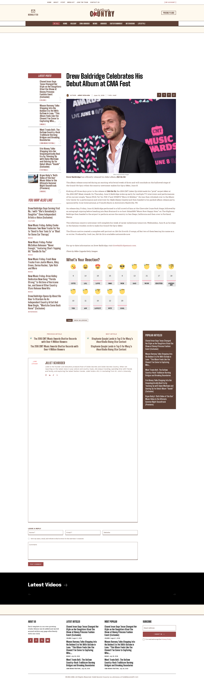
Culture (31, 221)
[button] (149, 23)
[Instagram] (46, 374)
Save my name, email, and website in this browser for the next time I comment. (57, 539)
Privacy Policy (166, 639)
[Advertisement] (102, 49)
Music (42, 124)
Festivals (43, 170)
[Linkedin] (49, 374)
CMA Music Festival (47, 143)
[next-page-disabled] (174, 594)
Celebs (42, 100)
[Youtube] (47, 640)
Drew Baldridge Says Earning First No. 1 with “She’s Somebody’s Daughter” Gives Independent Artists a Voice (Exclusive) (44, 213)
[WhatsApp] (174, 95)
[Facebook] (159, 95)
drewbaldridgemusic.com (124, 245)
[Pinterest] (169, 95)
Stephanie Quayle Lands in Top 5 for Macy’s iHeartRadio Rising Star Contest (111, 348)
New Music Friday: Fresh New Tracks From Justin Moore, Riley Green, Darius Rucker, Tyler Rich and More (43, 264)
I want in (158, 634)
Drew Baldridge (80, 320)
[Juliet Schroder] (68, 95)
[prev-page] (29, 594)
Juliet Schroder (83, 95)
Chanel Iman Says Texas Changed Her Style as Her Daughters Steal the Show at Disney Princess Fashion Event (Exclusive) (50, 89)
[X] (164, 95)
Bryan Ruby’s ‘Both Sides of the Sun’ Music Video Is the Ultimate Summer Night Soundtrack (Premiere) (48, 182)
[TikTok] (53, 374)
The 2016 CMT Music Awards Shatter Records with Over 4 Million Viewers (54, 348)
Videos (42, 191)
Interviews (32, 312)
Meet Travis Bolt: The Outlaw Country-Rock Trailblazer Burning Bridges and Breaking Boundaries (50, 135)
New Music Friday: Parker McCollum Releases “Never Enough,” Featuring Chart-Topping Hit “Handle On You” (44, 247)
